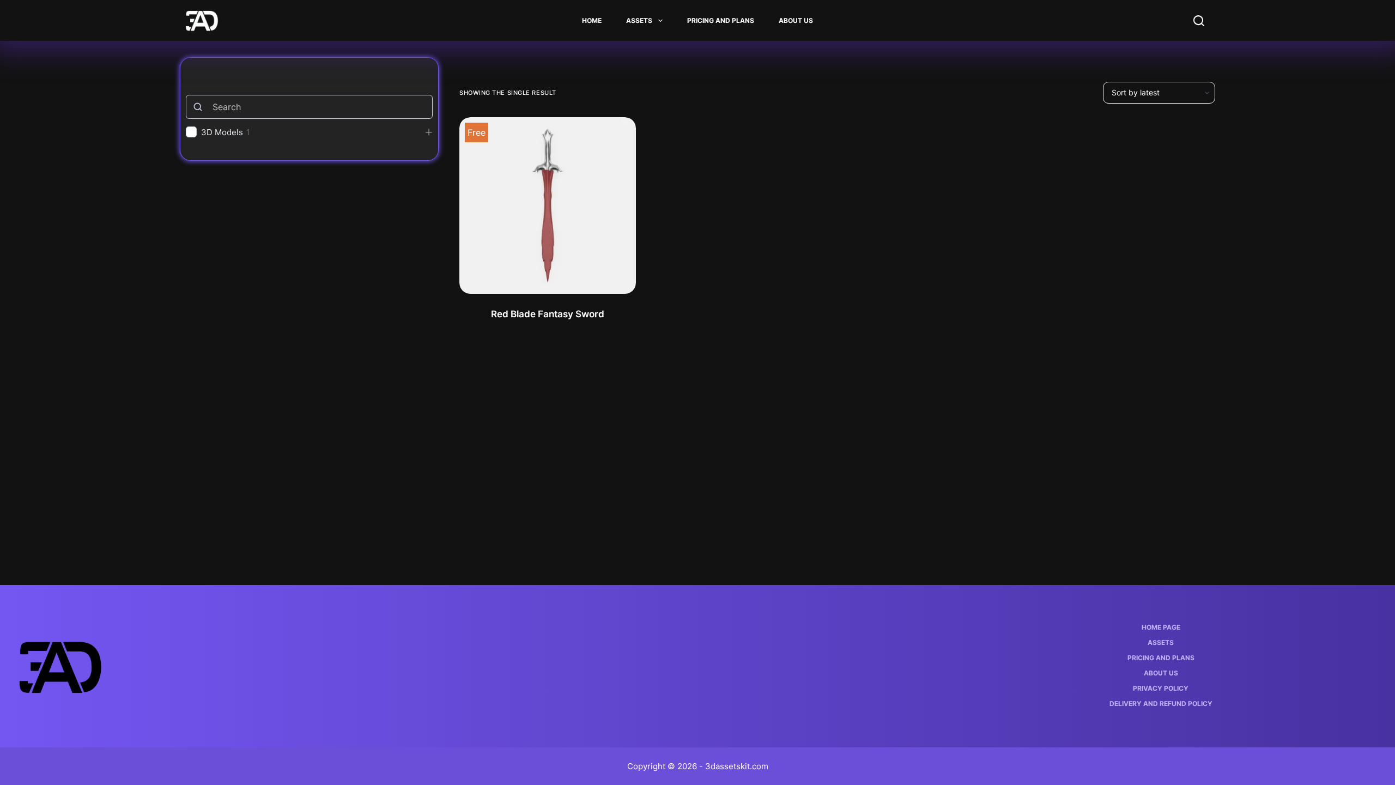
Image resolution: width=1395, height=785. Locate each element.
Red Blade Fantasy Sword (547, 314)
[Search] (1198, 20)
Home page (1161, 627)
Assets (639, 20)
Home (592, 20)
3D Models (222, 132)
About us (796, 20)
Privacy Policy (1160, 688)
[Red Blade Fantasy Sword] (547, 205)
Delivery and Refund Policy (1160, 703)
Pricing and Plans (720, 20)
